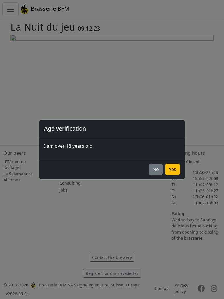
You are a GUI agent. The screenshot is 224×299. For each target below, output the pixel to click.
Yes (172, 169)
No (156, 169)
